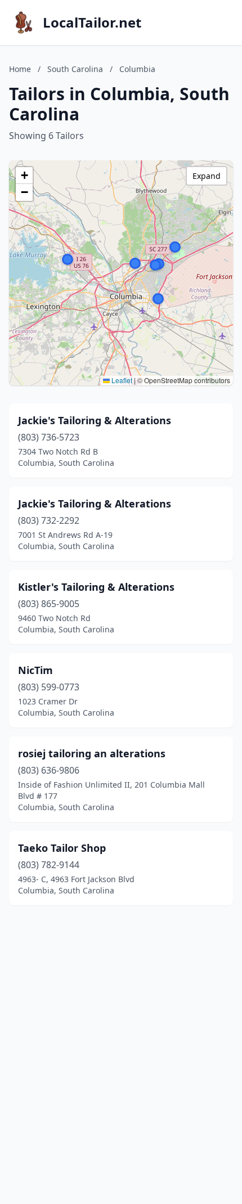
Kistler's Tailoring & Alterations (96, 587)
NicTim (35, 670)
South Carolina (75, 69)
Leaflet (121, 380)
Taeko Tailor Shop (62, 848)
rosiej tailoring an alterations (91, 753)
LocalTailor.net (92, 23)
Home (20, 69)
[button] (67, 259)
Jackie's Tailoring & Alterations (94, 420)
